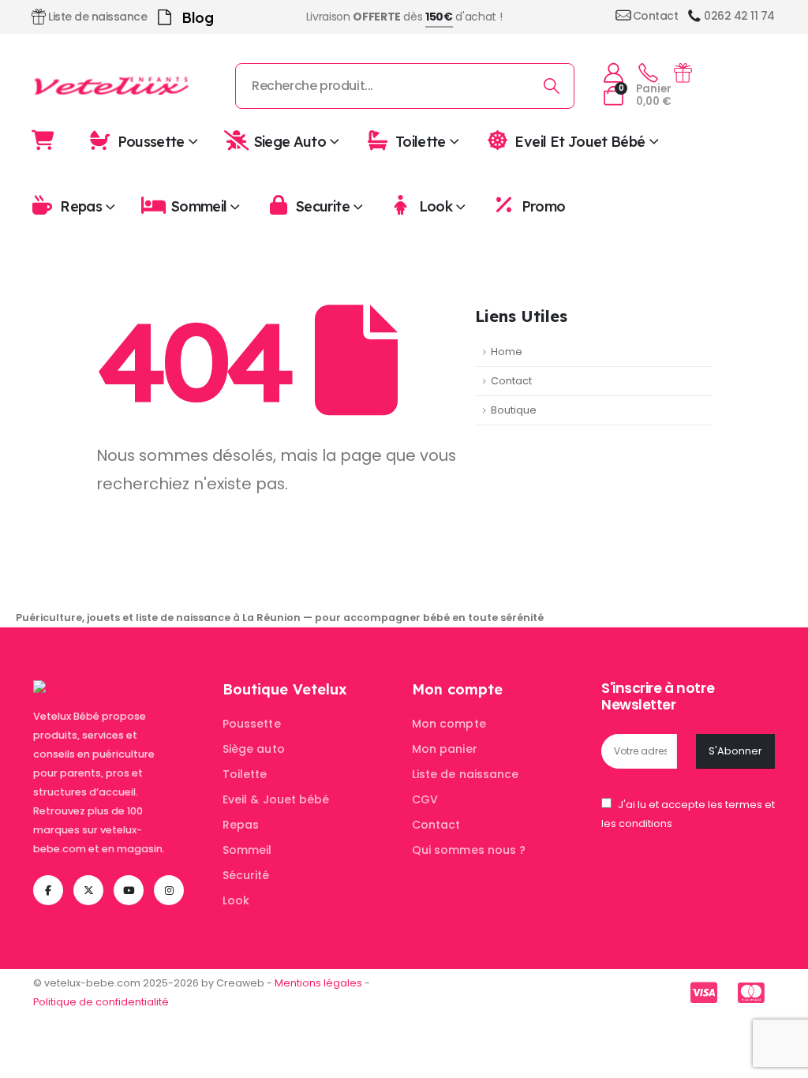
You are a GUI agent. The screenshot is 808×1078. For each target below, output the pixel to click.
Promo (543, 206)
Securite (323, 206)
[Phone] (648, 73)
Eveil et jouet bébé (579, 141)
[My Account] (613, 73)
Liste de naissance (465, 774)
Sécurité (246, 875)
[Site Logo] (112, 86)
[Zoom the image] (53, 689)
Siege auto (290, 141)
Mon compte (449, 724)
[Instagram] (169, 890)
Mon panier (444, 749)
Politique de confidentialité (101, 1002)
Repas (81, 206)
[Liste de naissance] (682, 73)
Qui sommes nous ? (469, 850)
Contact (511, 380)
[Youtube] (129, 890)
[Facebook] (48, 890)
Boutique (514, 410)
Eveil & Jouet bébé (276, 799)
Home (506, 351)
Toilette (420, 141)
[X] (88, 890)
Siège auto (254, 749)
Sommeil (199, 206)
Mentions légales (318, 983)
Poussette (151, 141)
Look (435, 206)
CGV (425, 799)
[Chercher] (552, 86)
